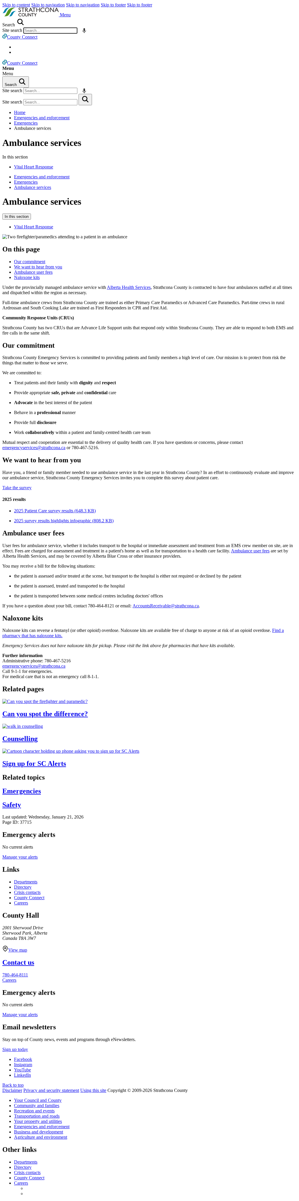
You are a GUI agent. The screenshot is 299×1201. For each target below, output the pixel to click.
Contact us (18, 962)
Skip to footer (113, 4)
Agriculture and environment (40, 1137)
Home (19, 112)
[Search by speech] (84, 30)
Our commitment (29, 261)
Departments (25, 881)
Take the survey (17, 487)
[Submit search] (85, 99)
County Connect (29, 897)
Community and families (36, 1105)
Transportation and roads (37, 1116)
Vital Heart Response (33, 166)
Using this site (93, 1090)
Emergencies (26, 122)
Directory (23, 887)
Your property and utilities (38, 1121)
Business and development (38, 1131)
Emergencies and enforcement (41, 117)
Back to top (13, 1085)
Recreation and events (34, 1110)
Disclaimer (12, 1090)
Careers (21, 902)
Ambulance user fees (33, 272)
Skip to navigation (48, 4)
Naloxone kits (27, 277)
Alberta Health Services (129, 287)
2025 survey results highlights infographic (64, 520)
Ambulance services (41, 142)
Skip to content (16, 4)
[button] (65, 14)
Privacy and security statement (51, 1090)
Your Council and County (38, 1100)
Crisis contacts (27, 892)
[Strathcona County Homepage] (31, 14)
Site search (12, 30)
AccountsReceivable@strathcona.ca (166, 605)
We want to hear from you (38, 266)
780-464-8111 (15, 974)
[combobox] (50, 30)
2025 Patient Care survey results (55, 510)
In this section (17, 216)
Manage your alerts (20, 856)
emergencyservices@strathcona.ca (33, 447)
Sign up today (15, 1049)
